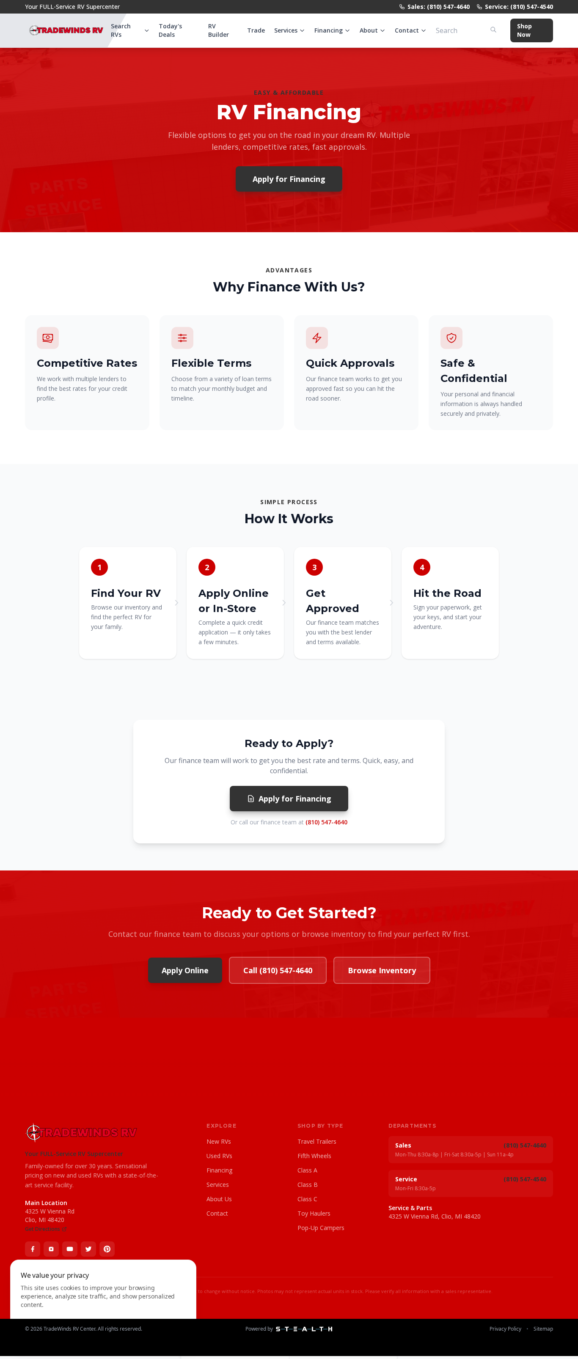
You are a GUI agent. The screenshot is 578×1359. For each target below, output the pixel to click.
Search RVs (121, 30)
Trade (256, 30)
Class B (307, 1185)
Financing (328, 30)
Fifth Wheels (314, 1156)
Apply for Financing (289, 179)
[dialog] (103, 1304)
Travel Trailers (316, 1141)
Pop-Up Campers (320, 1228)
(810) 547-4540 (525, 1179)
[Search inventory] (493, 29)
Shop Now (524, 30)
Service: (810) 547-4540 (519, 7)
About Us (219, 1199)
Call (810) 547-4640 (277, 970)
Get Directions (42, 1229)
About (369, 30)
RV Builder (218, 30)
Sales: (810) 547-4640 (438, 7)
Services (285, 30)
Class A (307, 1170)
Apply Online (185, 970)
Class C (307, 1199)
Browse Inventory (382, 970)
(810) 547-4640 (326, 822)
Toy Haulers (313, 1213)
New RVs (218, 1141)
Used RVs (219, 1156)
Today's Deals (170, 30)
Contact (407, 30)
